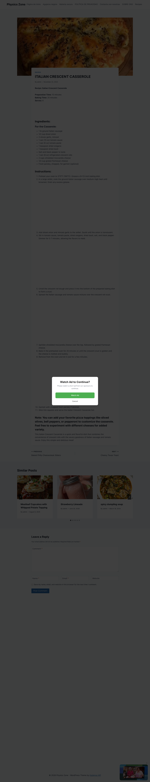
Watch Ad (75, 395)
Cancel (75, 401)
